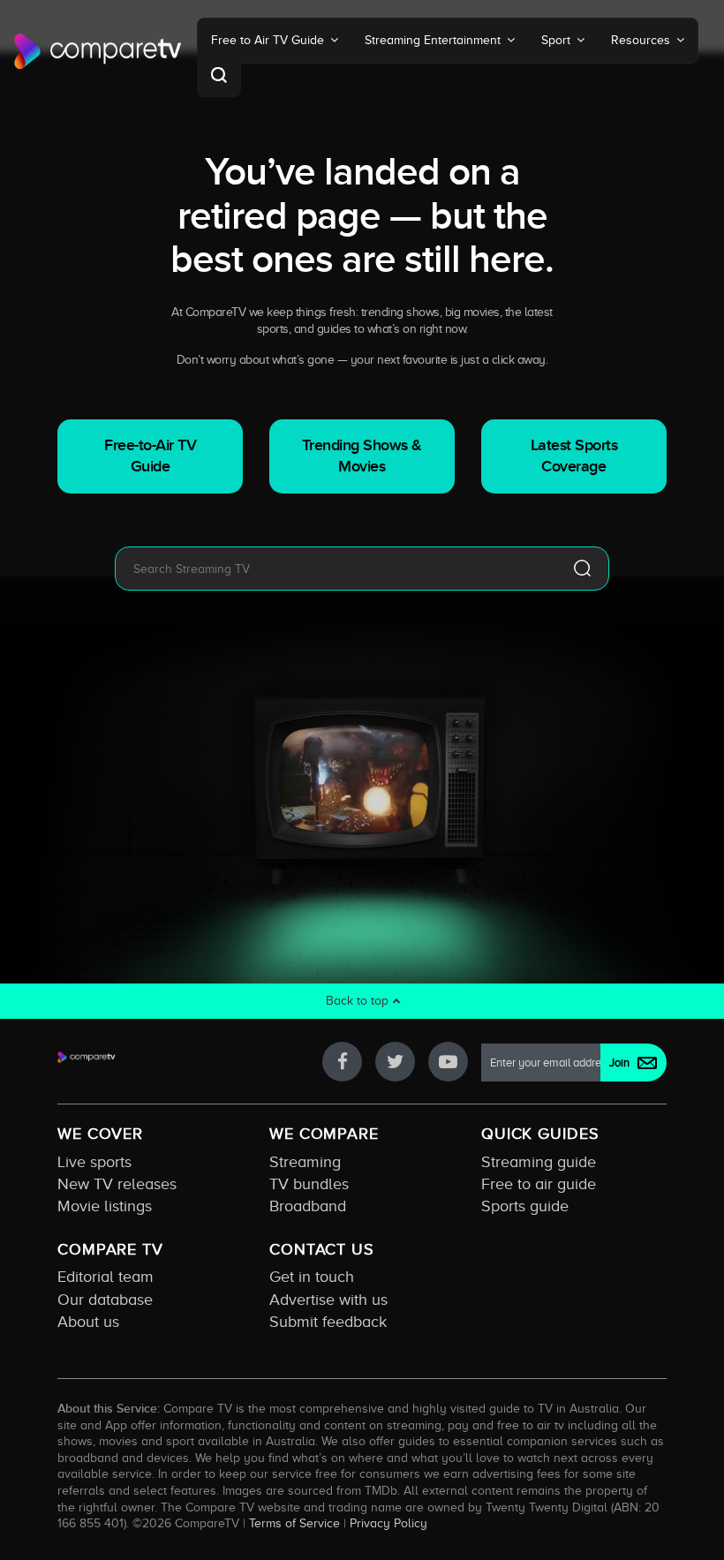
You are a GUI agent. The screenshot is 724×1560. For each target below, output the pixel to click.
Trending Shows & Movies (362, 456)
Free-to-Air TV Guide (150, 456)
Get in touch (311, 1276)
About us (88, 1321)
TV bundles (309, 1184)
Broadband (307, 1206)
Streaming (305, 1162)
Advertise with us (328, 1299)
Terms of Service (294, 1523)
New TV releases (117, 1184)
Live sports (94, 1162)
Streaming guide (538, 1162)
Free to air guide (538, 1184)
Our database (105, 1299)
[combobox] (335, 568)
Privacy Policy (388, 1523)
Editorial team (105, 1276)
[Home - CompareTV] (98, 51)
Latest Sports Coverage (574, 456)
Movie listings (104, 1206)
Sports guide (525, 1206)
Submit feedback (328, 1321)
